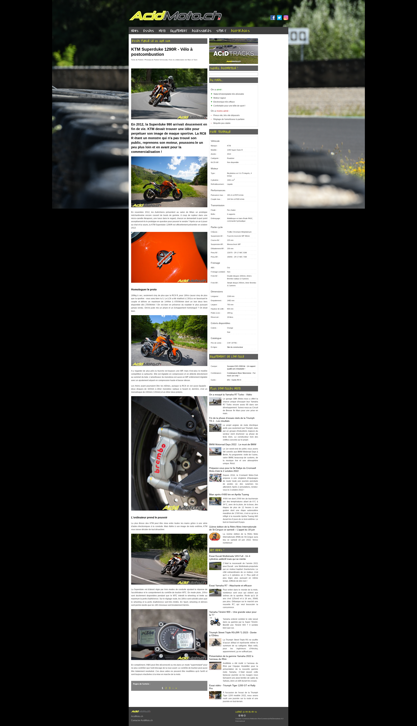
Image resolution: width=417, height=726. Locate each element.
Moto (162, 31)
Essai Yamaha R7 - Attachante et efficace (230, 585)
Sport (221, 31)
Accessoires (201, 31)
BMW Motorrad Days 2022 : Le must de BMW (232, 444)
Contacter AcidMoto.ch (142, 720)
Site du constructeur (235, 347)
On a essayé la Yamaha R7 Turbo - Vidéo (230, 394)
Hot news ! (217, 550)
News (134, 31)
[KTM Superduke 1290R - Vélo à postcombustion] (169, 118)
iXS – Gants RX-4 (234, 380)
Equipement (178, 31)
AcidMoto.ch (137, 716)
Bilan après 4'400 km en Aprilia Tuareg (229, 494)
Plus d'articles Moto (225, 388)
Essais (148, 31)
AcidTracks (240, 31)
